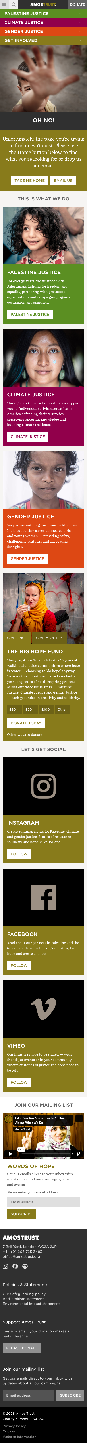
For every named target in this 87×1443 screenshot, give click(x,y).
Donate (77, 4)
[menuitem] (43, 13)
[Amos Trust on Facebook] (15, 1266)
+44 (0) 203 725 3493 (22, 1252)
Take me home (29, 181)
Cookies (9, 1431)
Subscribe (22, 1214)
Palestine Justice (26, 13)
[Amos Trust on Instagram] (5, 1266)
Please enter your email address (32, 1192)
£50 (28, 709)
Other (62, 709)
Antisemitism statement (23, 1299)
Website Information (19, 1437)
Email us (63, 181)
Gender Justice (23, 31)
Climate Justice (23, 22)
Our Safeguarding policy (24, 1294)
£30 (12, 709)
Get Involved (20, 40)
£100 (45, 709)
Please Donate (21, 1348)
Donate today (26, 723)
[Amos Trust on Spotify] (25, 1266)
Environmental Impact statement (31, 1304)
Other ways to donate (24, 734)
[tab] (17, 638)
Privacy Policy (14, 1426)
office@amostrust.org (21, 1257)
